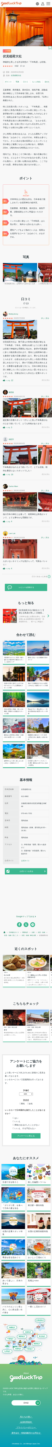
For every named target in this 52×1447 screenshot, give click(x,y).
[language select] (37, 3)
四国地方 (18, 1349)
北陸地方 (28, 1332)
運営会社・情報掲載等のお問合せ (26, 1433)
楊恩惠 (11, 392)
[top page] (4, 932)
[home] (11, 4)
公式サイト (25, 861)
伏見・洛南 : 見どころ (11, 935)
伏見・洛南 (41, 932)
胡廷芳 (11, 439)
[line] (32, 924)
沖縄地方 (12, 1327)
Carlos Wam (13, 486)
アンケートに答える (26, 1136)
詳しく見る (45, 318)
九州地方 (7, 1351)
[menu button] (48, 4)
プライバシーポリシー (26, 1427)
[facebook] (19, 924)
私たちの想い (26, 1417)
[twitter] (26, 924)
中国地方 (10, 1339)
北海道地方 (40, 1320)
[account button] (42, 3)
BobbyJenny (13, 314)
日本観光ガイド (14, 932)
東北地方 (42, 1336)
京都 (33, 932)
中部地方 (29, 1349)
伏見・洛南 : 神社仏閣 (29, 935)
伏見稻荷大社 (16, 75)
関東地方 (37, 1344)
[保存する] (50, 47)
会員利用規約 (26, 1422)
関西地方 (25, 932)
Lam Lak (12, 533)
